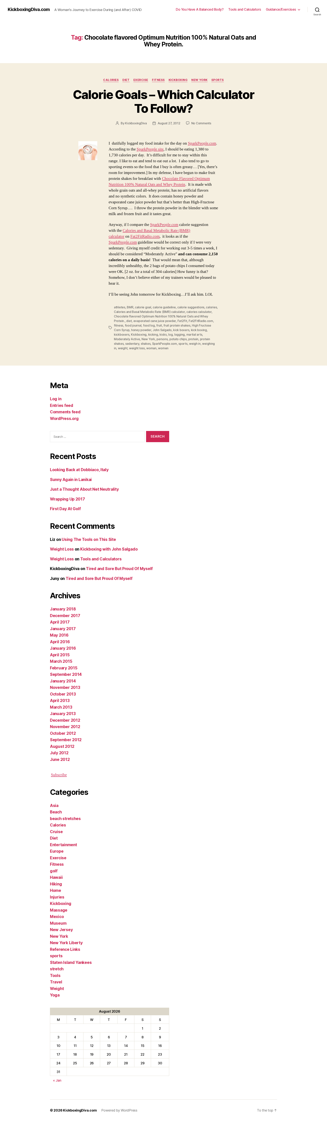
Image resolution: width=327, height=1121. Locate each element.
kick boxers (181, 330)
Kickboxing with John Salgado (109, 549)
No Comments (201, 123)
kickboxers (121, 334)
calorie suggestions (190, 307)
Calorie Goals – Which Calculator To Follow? (163, 101)
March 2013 (61, 707)
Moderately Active (127, 339)
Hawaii (56, 877)
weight (122, 348)
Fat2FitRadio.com (145, 236)
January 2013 (63, 713)
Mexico (57, 916)
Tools (55, 975)
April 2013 (59, 700)
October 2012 (63, 733)
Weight (57, 988)
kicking (153, 334)
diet (129, 321)
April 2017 (59, 622)
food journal (133, 325)
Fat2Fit (182, 321)
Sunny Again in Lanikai (71, 479)
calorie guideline (164, 307)
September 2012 (66, 739)
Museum (58, 923)
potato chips (178, 339)
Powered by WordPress (119, 1110)
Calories (111, 80)
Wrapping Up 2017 (67, 499)
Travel (56, 982)
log (170, 334)
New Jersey (61, 929)
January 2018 (63, 609)
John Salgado (162, 330)
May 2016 (59, 635)
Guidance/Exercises (281, 9)
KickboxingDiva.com (29, 9)
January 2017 (63, 628)
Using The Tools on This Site (89, 539)
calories (211, 307)
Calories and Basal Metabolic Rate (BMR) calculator (149, 312)
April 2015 (59, 655)
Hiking (56, 884)
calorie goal (143, 307)
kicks (163, 334)
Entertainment (63, 844)
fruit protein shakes (177, 325)
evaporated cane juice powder (154, 321)
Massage (58, 910)
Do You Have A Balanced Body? (199, 9)
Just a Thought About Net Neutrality (84, 489)
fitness (118, 325)
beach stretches (65, 818)
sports (217, 80)
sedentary (132, 343)
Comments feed (65, 412)
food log (149, 325)
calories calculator (199, 312)
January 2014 (63, 681)
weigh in (195, 343)
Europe (56, 851)
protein (193, 339)
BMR (130, 307)
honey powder (141, 330)
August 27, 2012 (169, 123)
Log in (55, 398)
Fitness (158, 80)
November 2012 (65, 726)
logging (179, 334)
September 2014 (66, 674)
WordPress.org (64, 418)
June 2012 (60, 759)
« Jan (57, 1080)
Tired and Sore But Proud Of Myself (119, 568)
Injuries (57, 897)
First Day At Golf (65, 508)
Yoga (55, 995)
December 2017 (65, 615)
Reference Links (65, 949)
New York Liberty (66, 942)
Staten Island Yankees (71, 962)
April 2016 (60, 641)
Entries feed (61, 405)
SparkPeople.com (202, 143)
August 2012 (62, 746)
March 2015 (61, 661)
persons (162, 339)
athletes (119, 307)
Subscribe (59, 774)
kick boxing (199, 330)
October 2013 (63, 694)
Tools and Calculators (244, 9)
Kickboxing (178, 80)
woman (151, 348)
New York (199, 80)
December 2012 (65, 720)
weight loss (137, 348)
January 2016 (63, 648)
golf (54, 871)
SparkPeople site (150, 149)
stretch (57, 969)
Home (55, 890)
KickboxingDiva (136, 123)
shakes (145, 343)
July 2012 (59, 752)
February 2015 (63, 668)
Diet (125, 80)
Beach (56, 812)
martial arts (194, 334)
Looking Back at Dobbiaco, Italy (79, 469)
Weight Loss (62, 549)
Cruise (56, 831)
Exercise (140, 80)
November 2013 (65, 687)
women (163, 348)
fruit (159, 325)
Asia (54, 805)
